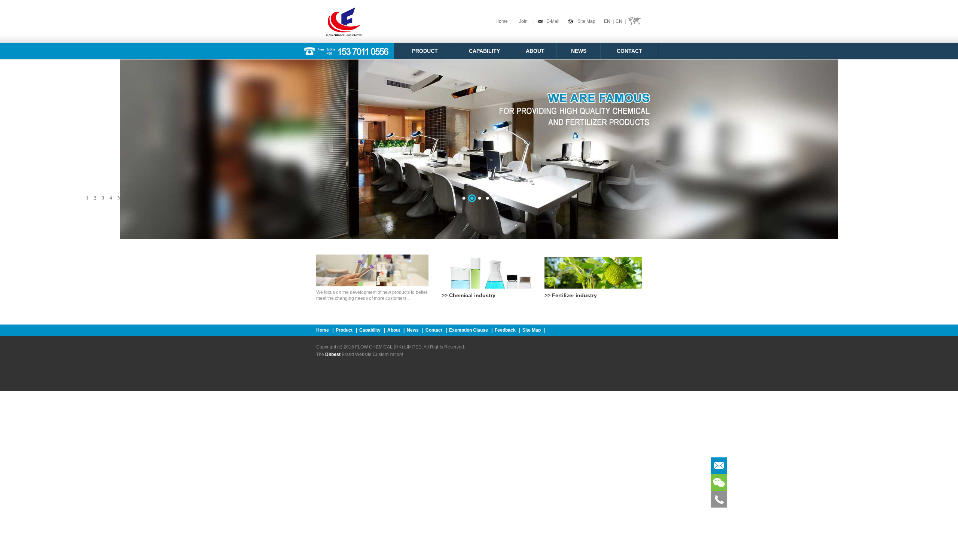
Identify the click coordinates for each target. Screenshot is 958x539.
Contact (434, 330)
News (413, 330)
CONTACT (629, 51)
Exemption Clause (468, 330)
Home (501, 21)
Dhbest (333, 354)
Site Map (586, 21)
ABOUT (535, 51)
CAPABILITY (484, 51)
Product (344, 330)
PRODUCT (425, 51)
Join (523, 21)
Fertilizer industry (574, 295)
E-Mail (552, 21)
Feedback (505, 330)
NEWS (578, 51)
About (393, 330)
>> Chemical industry (468, 295)
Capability (370, 330)
